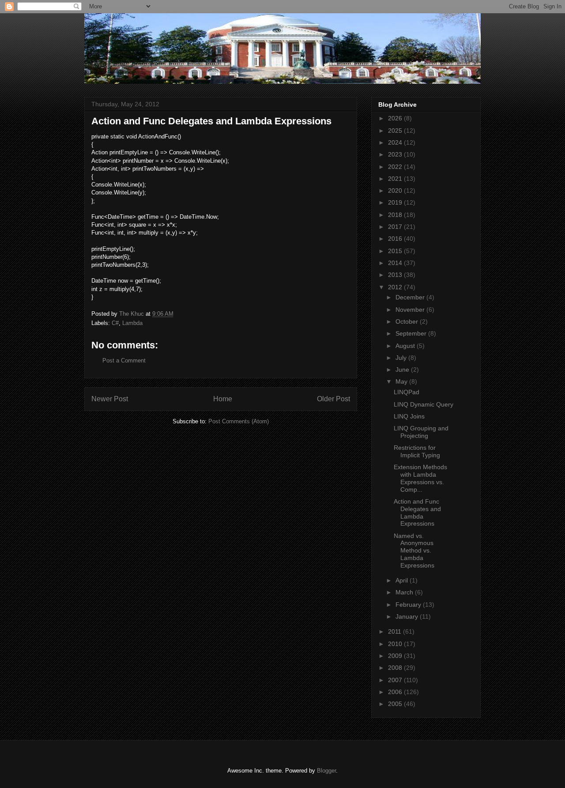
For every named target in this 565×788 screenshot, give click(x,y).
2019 (396, 202)
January (408, 616)
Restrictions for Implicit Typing (417, 451)
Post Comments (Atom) (238, 421)
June (403, 369)
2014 (396, 262)
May (402, 381)
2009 (396, 655)
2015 (396, 250)
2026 (396, 118)
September (412, 333)
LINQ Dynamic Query (423, 404)
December (411, 297)
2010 (396, 643)
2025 (396, 130)
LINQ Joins (409, 416)
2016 (396, 238)
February (409, 604)
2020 (396, 190)
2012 (396, 287)
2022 (396, 166)
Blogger (326, 770)
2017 (396, 226)
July (402, 357)
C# (115, 323)
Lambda (132, 323)
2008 (396, 667)
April (403, 580)
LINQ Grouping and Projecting (421, 432)
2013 (396, 274)
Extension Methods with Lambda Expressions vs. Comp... (420, 478)
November (411, 309)
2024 (396, 142)
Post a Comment (124, 360)
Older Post (333, 399)
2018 (396, 214)
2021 (396, 178)
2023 (396, 154)
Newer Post (109, 399)
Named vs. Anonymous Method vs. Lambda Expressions (414, 550)
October (408, 321)
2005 (396, 703)
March (405, 592)
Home (222, 399)
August (406, 345)
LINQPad (406, 392)
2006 (396, 691)
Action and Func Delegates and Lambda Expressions (417, 512)
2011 (395, 631)
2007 (396, 679)
